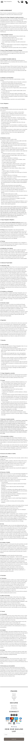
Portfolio (14, 698)
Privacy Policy (14, 707)
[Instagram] (16, 715)
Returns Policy (14, 705)
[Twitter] (14, 715)
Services (14, 695)
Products (14, 694)
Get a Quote (14, 697)
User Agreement (14, 708)
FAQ (14, 700)
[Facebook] (12, 715)
